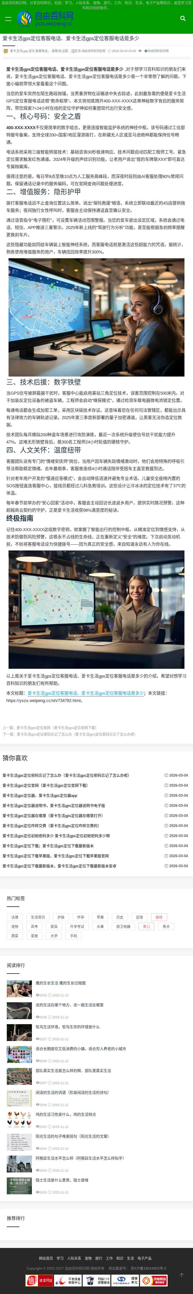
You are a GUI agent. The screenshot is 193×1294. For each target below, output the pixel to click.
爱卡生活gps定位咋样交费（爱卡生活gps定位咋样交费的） (52, 826)
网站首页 (46, 1258)
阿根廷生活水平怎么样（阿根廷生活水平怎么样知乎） (81, 1158)
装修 (159, 917)
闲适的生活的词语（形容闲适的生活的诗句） (73, 1092)
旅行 (98, 1258)
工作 (109, 1258)
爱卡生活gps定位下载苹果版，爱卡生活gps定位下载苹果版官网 (56, 856)
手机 (73, 936)
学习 (60, 1258)
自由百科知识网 (47, 24)
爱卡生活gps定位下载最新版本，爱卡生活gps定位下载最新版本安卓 (59, 866)
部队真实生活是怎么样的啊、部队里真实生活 (73, 1070)
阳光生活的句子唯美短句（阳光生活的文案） (73, 1136)
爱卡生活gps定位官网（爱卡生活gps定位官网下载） (58, 728)
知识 (119, 1258)
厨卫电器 (123, 927)
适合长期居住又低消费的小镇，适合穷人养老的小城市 (81, 1049)
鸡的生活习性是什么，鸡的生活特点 (66, 1114)
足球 (139, 917)
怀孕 (80, 917)
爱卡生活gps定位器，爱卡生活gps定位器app (40, 795)
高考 (34, 927)
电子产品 (144, 1258)
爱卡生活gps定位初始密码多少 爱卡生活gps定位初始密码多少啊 (56, 836)
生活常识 (38, 917)
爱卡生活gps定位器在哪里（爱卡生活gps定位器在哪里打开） (54, 816)
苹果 (100, 917)
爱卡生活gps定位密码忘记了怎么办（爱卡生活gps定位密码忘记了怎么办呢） (77, 734)
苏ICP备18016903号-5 (148, 1268)
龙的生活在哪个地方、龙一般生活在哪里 (70, 1005)
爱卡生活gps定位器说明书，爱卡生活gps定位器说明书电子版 (54, 805)
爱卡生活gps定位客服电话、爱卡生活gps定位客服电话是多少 (86, 693)
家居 (34, 936)
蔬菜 (14, 936)
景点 (166, 927)
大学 (54, 936)
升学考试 (77, 927)
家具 (54, 927)
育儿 (146, 927)
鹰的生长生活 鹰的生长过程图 (61, 983)
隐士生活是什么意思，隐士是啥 (62, 1180)
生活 (130, 1258)
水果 (100, 927)
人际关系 (74, 1258)
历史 (119, 917)
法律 (14, 917)
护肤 (61, 917)
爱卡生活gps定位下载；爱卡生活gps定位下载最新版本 (48, 846)
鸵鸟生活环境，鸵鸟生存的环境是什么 (68, 1027)
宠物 (14, 927)
